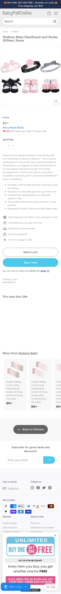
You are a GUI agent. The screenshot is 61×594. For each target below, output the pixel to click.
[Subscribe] (49, 460)
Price (6, 117)
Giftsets (15, 31)
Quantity (8, 139)
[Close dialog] (55, 535)
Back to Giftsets (33, 429)
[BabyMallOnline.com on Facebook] (38, 487)
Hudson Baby (28, 353)
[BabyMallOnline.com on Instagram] (32, 487)
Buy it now (30, 262)
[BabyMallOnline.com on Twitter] (44, 487)
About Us (35, 523)
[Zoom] (56, 101)
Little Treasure (10, 527)
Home (5, 31)
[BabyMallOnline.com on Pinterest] (50, 487)
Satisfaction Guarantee (42, 527)
